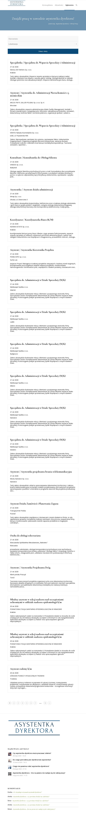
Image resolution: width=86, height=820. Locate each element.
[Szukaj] (76, 5)
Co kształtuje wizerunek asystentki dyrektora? (28, 792)
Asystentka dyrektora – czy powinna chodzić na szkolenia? (31, 796)
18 (45, 703)
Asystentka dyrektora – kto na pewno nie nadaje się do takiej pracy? (34, 809)
